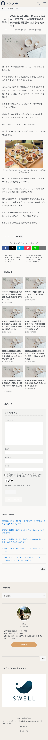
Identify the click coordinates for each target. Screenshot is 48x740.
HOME (19, 718)
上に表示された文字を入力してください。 (20, 485)
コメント (9, 420)
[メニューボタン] (44, 3)
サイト (7, 466)
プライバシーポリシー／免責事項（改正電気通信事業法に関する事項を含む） (23, 722)
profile (24, 645)
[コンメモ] (10, 3)
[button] (5, 248)
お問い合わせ (26, 718)
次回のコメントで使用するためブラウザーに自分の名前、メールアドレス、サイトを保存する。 (24, 475)
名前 (7, 449)
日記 (12, 30)
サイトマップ (24, 726)
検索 (43, 569)
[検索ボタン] (38, 3)
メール (8, 457)
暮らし (7, 30)
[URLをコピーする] (42, 248)
